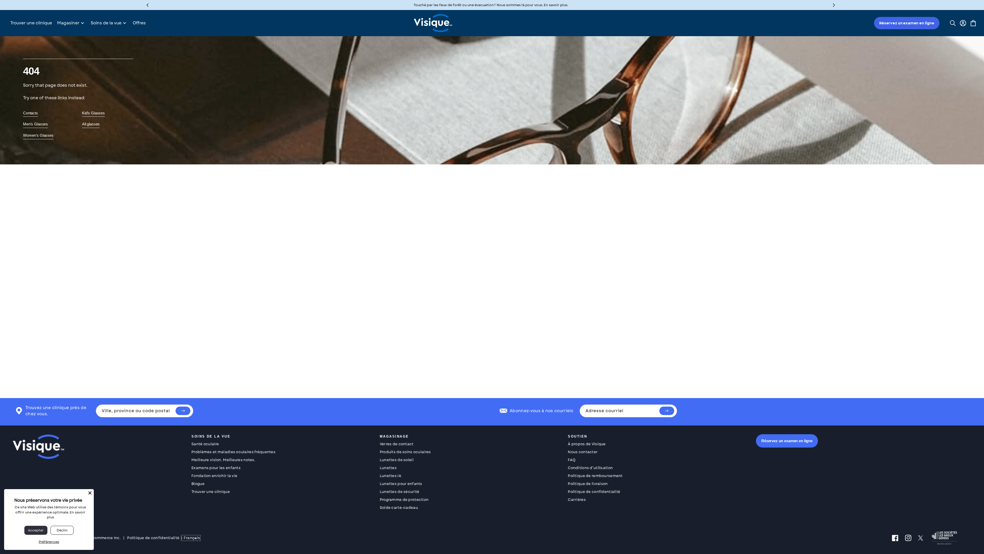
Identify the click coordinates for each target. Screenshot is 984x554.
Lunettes (388, 467)
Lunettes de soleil (397, 459)
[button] (834, 5)
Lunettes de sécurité (399, 491)
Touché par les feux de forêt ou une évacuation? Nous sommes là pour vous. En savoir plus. (491, 5)
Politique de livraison (588, 483)
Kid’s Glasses (93, 113)
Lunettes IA (390, 475)
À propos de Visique (587, 444)
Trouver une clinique (210, 491)
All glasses (91, 124)
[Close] (90, 493)
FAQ (572, 459)
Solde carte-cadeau (399, 507)
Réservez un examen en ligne (906, 23)
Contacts (30, 113)
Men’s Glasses (35, 124)
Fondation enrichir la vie (214, 475)
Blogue (197, 483)
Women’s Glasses (38, 135)
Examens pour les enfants (216, 467)
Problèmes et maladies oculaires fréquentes (233, 451)
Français (192, 537)
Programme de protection (404, 499)
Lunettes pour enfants (401, 483)
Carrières (577, 499)
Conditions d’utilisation (590, 467)
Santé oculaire (205, 444)
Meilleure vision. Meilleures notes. (223, 459)
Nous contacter (583, 451)
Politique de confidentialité (594, 491)
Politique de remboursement (595, 475)
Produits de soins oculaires (405, 451)
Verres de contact (397, 444)
